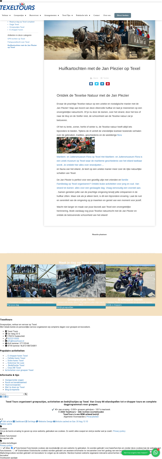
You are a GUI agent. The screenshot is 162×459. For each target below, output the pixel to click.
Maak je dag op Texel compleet (21, 22)
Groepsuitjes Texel (16, 27)
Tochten (106, 78)
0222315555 (13, 338)
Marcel (95, 78)
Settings (31, 421)
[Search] (26, 394)
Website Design (45, 421)
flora (99, 150)
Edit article (7, 421)
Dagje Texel (14, 24)
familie (99, 184)
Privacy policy (119, 431)
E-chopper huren (16, 30)
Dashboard (20, 421)
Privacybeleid (92, 417)
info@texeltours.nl (16, 341)
